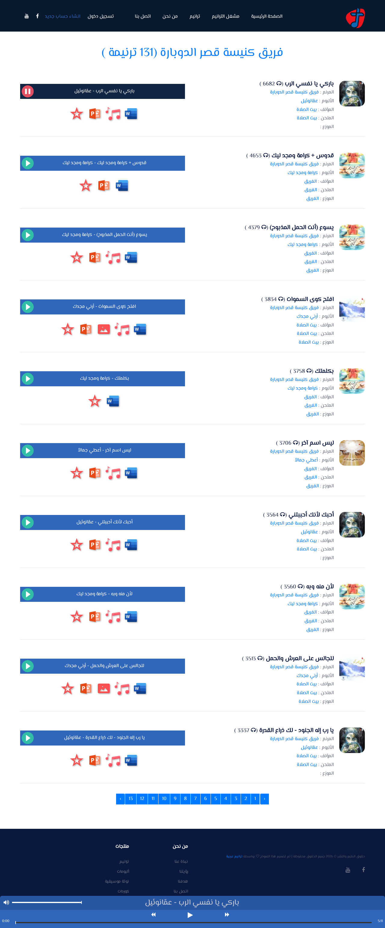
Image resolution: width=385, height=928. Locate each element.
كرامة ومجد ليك (303, 173)
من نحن (170, 16)
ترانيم (194, 16)
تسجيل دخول (101, 16)
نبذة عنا (181, 862)
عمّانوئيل (309, 101)
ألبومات (123, 872)
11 (153, 799)
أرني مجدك (307, 316)
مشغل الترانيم (225, 16)
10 (164, 799)
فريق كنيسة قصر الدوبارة (294, 92)
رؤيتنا (183, 872)
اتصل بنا (143, 16)
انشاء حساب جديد (62, 16)
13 (131, 799)
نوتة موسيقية (117, 882)
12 (142, 799)
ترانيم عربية (234, 856)
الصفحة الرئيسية (266, 16)
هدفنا (183, 882)
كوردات (123, 892)
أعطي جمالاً (306, 460)
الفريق (310, 181)
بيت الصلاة (307, 110)
